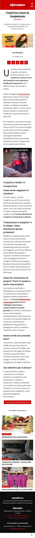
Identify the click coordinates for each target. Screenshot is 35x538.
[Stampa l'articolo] (26, 62)
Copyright (25, 515)
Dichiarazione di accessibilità (17, 518)
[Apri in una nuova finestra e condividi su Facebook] (9, 62)
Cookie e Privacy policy (14, 515)
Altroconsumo (24, 94)
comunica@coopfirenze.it (17, 528)
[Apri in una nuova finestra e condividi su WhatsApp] (17, 62)
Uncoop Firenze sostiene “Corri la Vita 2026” (17, 489)
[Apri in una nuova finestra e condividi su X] (13, 62)
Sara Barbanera (17, 52)
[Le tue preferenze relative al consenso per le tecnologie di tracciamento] (32, 535)
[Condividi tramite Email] (22, 62)
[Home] (17, 5)
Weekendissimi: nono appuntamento (15, 437)
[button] (32, 5)
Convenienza (17, 19)
